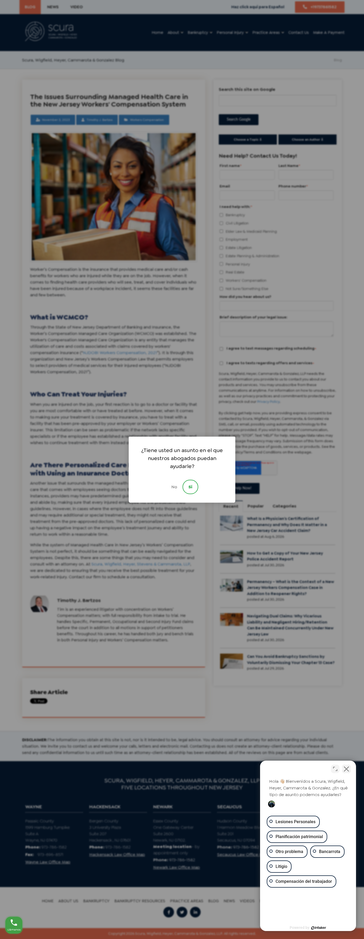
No (174, 487)
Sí (190, 487)
